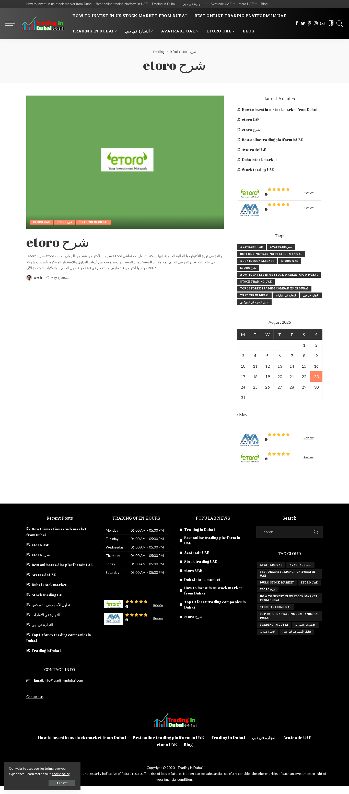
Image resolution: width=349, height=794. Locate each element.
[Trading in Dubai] (42, 23)
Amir (38, 277)
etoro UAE (41, 222)
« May (242, 414)
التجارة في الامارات (286, 295)
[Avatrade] (250, 210)
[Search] (340, 23)
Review (308, 192)
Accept (62, 783)
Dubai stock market (259, 159)
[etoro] (250, 193)
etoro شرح (64, 222)
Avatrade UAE (254, 149)
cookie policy (60, 774)
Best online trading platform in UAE (272, 139)
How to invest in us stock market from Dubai (279, 109)
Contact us (34, 697)
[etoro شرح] (125, 162)
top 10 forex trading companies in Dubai (274, 288)
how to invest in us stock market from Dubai (279, 274)
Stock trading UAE (258, 169)
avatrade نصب (281, 247)
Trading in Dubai (93, 222)
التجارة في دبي (311, 295)
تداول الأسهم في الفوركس (254, 302)
